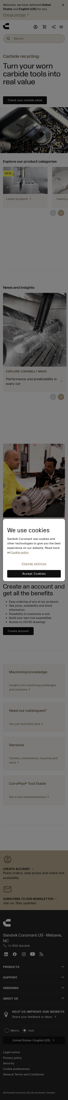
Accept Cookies (34, 574)
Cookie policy (20, 552)
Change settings (34, 564)
